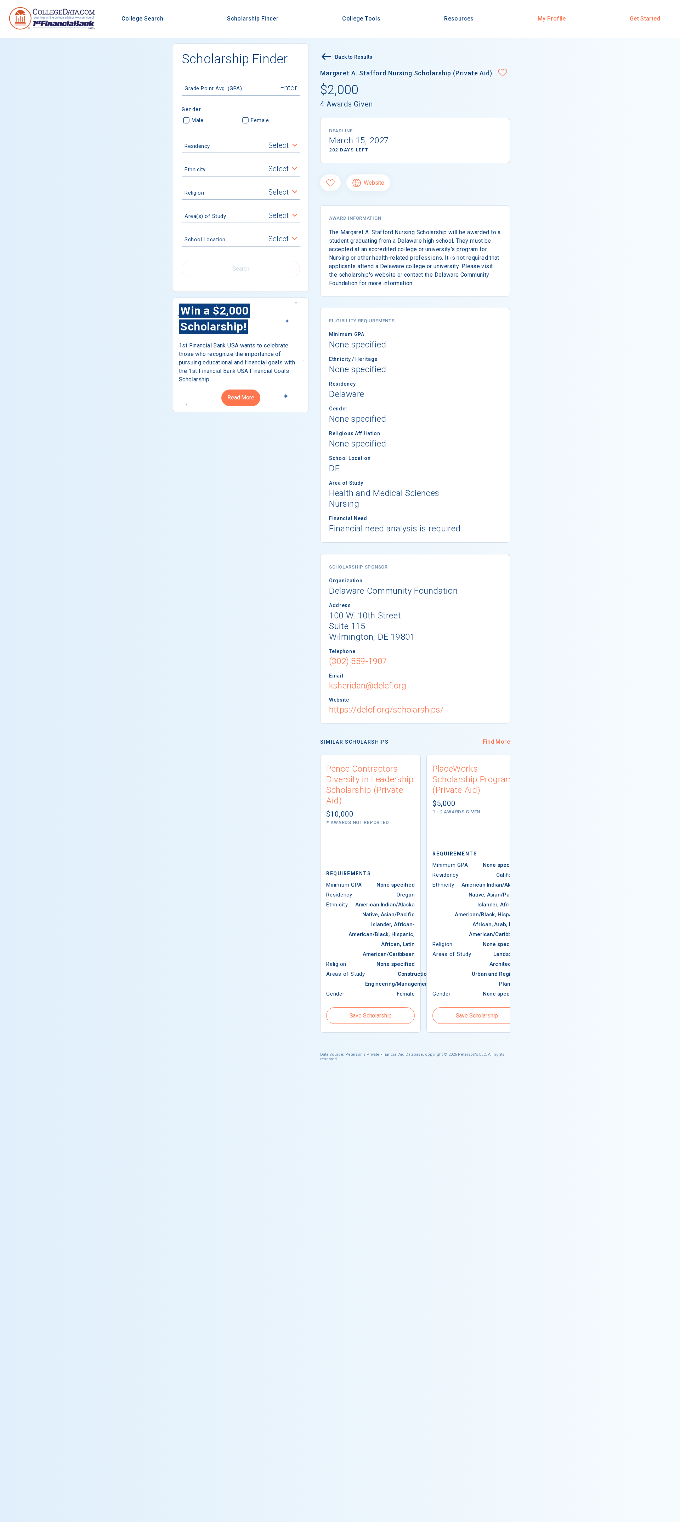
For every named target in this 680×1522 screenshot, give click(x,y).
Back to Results (354, 57)
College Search (142, 18)
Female (260, 120)
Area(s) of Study (205, 216)
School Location (205, 239)
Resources (459, 18)
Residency (197, 146)
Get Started (645, 18)
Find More (496, 741)
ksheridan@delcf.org (367, 686)
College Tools (361, 18)
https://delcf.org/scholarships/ (386, 710)
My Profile (552, 18)
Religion (194, 193)
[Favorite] (330, 182)
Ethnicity (195, 169)
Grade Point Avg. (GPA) (213, 88)
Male (197, 120)
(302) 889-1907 (358, 661)
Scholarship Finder (252, 18)
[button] (502, 73)
